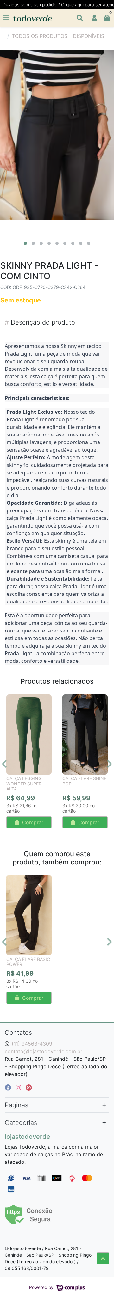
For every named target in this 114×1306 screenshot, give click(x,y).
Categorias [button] (21, 1122)
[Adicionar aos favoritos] (14, 700)
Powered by (42, 1287)
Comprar (32, 822)
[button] (94, 18)
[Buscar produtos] (80, 18)
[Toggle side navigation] (6, 17)
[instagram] (19, 1087)
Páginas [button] (16, 1105)
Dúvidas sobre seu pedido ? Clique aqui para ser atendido (58, 4)
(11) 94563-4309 (32, 1044)
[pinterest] (29, 1087)
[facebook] (9, 1087)
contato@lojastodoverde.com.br (43, 1051)
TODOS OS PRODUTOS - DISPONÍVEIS (58, 36)
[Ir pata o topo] (103, 1258)
